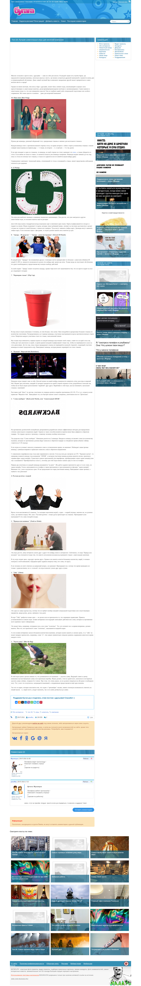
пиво (74, 152)
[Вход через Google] (34, 739)
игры (37, 712)
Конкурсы (102, 57)
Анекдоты (118, 46)
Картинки (102, 51)
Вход (12, 1)
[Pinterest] (41, 702)
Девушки (118, 48)
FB (50, 1)
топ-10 (30, 712)
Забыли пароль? (19, 1)
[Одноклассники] (19, 702)
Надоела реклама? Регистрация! (31, 21)
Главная (15, 21)
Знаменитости (104, 50)
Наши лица (103, 55)
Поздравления (120, 57)
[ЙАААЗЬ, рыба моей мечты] (120, 985)
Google (56, 1)
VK (47, 1)
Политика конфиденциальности (32, 964)
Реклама (115, 2)
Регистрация (28, 1)
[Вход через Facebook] (22, 739)
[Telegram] (38, 702)
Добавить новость (52, 21)
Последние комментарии (76, 21)
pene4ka (30, 717)
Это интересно (18, 712)
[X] (22, 702)
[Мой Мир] (25, 702)
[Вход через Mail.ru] (41, 739)
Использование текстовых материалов (25, 975)
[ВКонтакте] (16, 702)
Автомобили (119, 51)
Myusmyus (14, 758)
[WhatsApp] (31, 702)
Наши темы (119, 55)
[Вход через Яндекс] (47, 739)
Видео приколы (120, 44)
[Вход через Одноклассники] (28, 739)
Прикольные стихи (121, 53)
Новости (102, 53)
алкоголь (45, 712)
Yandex (66, 1)
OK (53, 1)
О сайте (14, 964)
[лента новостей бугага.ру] (130, 2)
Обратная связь (122, 2)
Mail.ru (61, 1)
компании (55, 712)
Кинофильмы (119, 50)
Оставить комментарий (83, 810)
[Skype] (34, 702)
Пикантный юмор (105, 48)
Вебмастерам (75, 964)
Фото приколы (104, 44)
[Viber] (28, 702)
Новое (63, 21)
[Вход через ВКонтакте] (15, 739)
